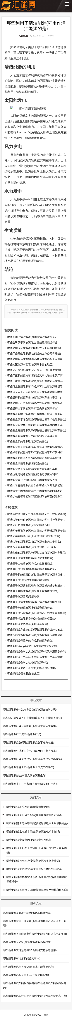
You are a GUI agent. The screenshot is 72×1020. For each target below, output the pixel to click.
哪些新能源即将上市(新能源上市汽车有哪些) (28, 767)
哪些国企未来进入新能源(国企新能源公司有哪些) (35, 391)
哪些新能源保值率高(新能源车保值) (27, 624)
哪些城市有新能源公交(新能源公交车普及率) (32, 435)
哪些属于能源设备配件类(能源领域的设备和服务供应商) (39, 585)
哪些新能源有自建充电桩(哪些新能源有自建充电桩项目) (35, 933)
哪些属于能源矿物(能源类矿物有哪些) (29, 580)
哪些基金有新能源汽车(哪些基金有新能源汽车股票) (36, 552)
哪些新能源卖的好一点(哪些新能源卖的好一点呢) (31, 783)
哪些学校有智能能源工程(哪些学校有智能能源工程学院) (39, 496)
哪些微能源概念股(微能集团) (23, 673)
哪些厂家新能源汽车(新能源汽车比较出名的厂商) (35, 375)
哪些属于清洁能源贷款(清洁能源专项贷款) (31, 618)
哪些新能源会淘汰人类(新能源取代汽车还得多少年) (36, 651)
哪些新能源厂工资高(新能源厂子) (22, 734)
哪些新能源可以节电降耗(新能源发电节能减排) (30, 726)
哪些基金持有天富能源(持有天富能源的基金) (32, 468)
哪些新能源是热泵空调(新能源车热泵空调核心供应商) (37, 889)
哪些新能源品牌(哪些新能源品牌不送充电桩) (28, 742)
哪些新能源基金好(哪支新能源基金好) (24, 775)
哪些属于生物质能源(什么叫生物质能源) (30, 563)
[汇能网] (18, 9)
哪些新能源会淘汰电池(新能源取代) (27, 662)
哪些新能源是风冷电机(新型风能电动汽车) (27, 912)
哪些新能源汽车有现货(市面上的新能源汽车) (28, 966)
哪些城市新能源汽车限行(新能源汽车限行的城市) (35, 452)
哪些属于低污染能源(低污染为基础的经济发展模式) (36, 613)
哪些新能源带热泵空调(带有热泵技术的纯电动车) (34, 868)
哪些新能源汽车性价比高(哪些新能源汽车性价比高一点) (35, 995)
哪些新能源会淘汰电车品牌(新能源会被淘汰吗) (30, 709)
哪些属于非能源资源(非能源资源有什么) (30, 607)
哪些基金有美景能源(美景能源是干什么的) (31, 547)
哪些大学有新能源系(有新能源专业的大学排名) (34, 541)
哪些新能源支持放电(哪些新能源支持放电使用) (30, 950)
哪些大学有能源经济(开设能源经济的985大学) (33, 536)
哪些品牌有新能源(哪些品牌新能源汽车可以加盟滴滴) (38, 359)
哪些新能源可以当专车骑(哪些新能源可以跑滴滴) (34, 815)
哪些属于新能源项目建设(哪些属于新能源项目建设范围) (39, 574)
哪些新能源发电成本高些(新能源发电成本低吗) (33, 831)
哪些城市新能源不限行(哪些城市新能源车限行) (34, 457)
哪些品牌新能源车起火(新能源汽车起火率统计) (34, 397)
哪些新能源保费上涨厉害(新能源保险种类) (31, 668)
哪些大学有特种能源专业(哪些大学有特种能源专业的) (38, 519)
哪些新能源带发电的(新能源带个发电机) (29, 839)
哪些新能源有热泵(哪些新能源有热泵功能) (27, 942)
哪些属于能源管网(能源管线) (23, 596)
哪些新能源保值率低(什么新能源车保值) (30, 640)
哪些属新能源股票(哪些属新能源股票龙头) (31, 569)
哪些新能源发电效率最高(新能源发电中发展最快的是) (37, 823)
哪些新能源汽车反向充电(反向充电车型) (26, 974)
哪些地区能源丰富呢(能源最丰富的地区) (30, 364)
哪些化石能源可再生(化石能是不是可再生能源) (34, 370)
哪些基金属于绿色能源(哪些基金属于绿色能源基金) (36, 419)
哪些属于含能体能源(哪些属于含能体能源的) (32, 591)
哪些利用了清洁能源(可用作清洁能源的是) (31, 337)
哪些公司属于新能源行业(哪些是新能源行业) (32, 342)
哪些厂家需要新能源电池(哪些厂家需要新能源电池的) (38, 381)
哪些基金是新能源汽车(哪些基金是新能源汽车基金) (36, 430)
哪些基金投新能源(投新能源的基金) (27, 463)
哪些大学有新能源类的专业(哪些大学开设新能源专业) (38, 485)
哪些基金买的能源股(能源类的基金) (27, 441)
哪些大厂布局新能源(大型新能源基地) (29, 525)
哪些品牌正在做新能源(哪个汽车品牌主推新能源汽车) (38, 402)
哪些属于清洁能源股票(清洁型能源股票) (30, 558)
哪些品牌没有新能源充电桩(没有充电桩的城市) (34, 348)
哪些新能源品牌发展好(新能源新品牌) (28, 806)
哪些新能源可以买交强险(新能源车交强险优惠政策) (32, 759)
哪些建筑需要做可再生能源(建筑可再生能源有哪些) (32, 717)
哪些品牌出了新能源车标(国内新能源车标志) (32, 408)
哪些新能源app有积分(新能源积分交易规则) (32, 646)
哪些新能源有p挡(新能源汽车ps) (21, 958)
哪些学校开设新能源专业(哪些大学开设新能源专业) (36, 530)
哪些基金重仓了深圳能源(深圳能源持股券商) (32, 479)
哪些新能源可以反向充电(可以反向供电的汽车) (30, 750)
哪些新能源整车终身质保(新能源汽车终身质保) (33, 860)
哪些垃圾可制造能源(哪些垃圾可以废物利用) (32, 474)
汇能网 (45, 1015)
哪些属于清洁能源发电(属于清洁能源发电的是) (34, 602)
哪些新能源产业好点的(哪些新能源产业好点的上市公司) (39, 629)
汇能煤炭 (23, 35)
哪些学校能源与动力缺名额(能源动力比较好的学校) (36, 514)
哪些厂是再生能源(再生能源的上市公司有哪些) (34, 353)
